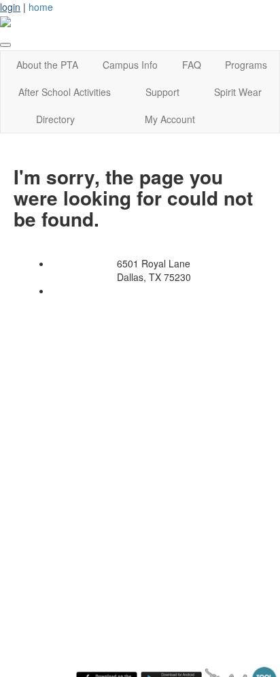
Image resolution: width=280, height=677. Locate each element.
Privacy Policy (98, 290)
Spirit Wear (238, 92)
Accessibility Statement (188, 290)
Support (162, 92)
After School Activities (64, 92)
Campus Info (130, 64)
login (10, 7)
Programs (246, 64)
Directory (55, 119)
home (41, 7)
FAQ (191, 64)
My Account (170, 119)
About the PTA (47, 64)
